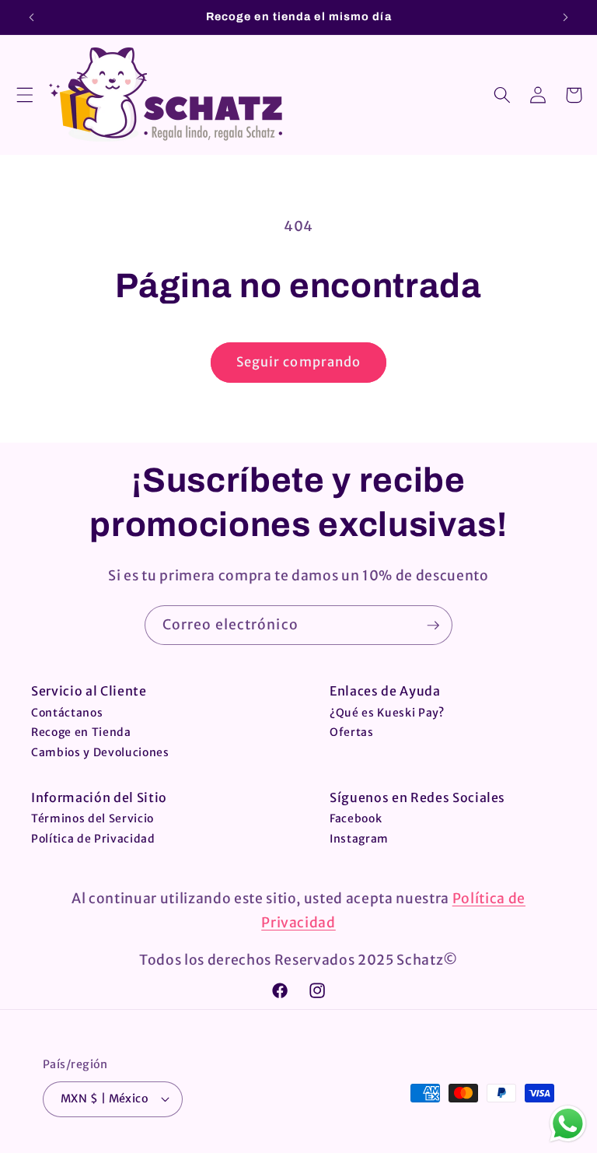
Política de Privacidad (93, 839)
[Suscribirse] (433, 625)
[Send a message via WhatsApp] (567, 1123)
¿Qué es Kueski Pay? (387, 713)
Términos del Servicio (92, 818)
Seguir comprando (298, 362)
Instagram (359, 839)
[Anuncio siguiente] (565, 17)
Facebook (356, 818)
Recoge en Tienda (81, 732)
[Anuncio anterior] (32, 17)
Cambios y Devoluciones (100, 752)
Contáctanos (67, 713)
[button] (25, 95)
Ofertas (352, 732)
